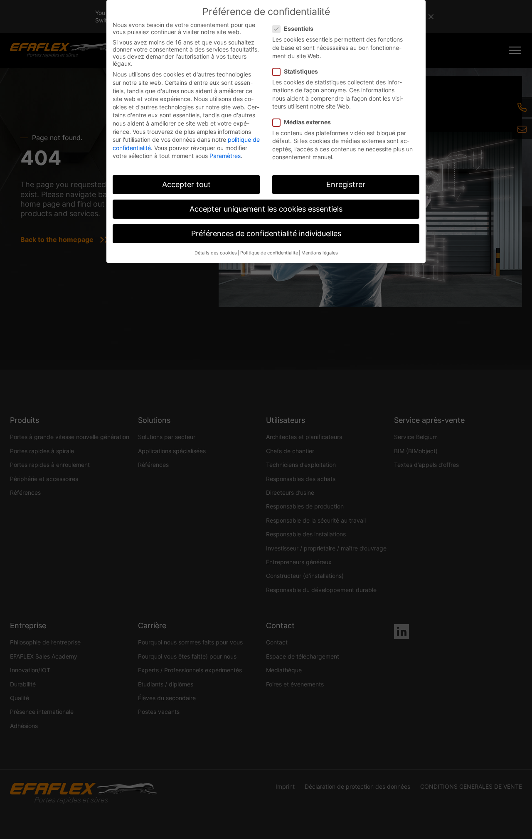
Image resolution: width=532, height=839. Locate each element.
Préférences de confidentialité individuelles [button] (266, 233)
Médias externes (307, 122)
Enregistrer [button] (345, 184)
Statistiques (301, 71)
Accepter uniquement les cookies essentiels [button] (266, 209)
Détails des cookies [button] (216, 253)
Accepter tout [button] (186, 184)
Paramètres (225, 155)
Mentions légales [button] (319, 253)
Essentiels (298, 28)
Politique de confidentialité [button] (269, 253)
